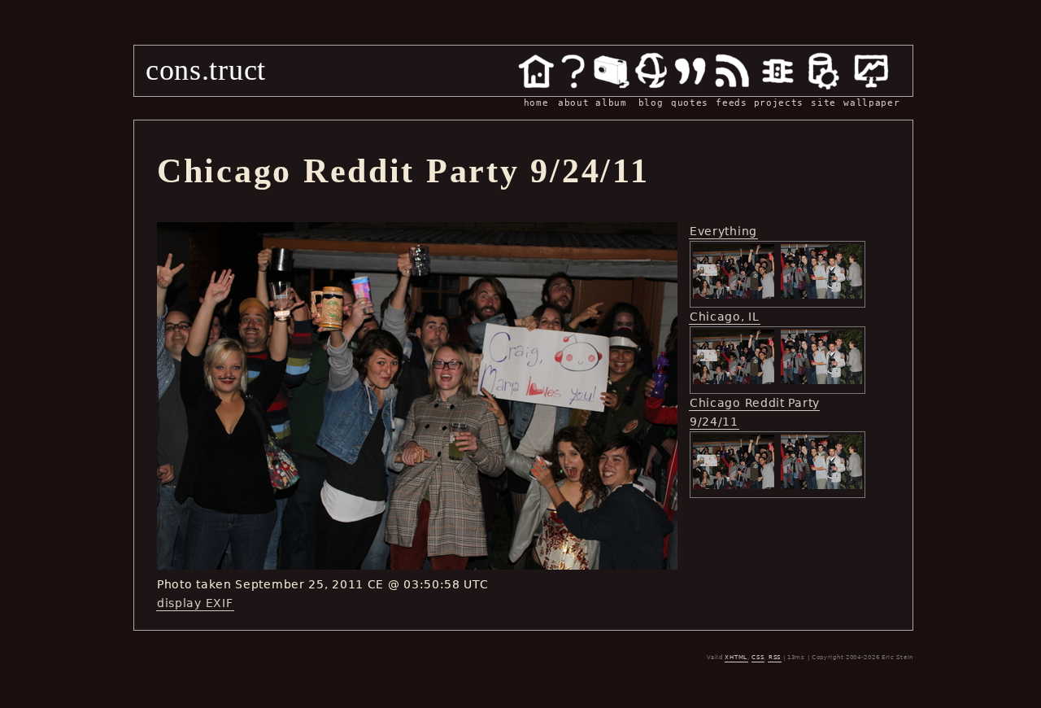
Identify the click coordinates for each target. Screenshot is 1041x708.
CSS (757, 657)
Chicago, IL (725, 316)
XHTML (736, 657)
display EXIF (195, 603)
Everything (723, 231)
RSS (775, 657)
